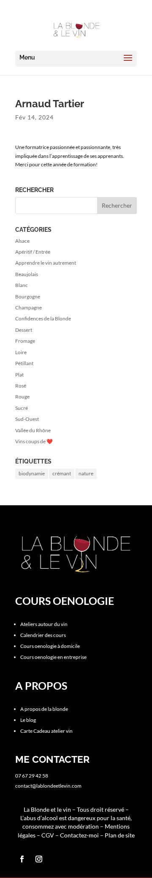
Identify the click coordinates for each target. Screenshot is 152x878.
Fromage (25, 341)
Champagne (28, 307)
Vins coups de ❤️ (34, 441)
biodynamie (32, 473)
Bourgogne (27, 296)
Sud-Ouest (27, 419)
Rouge (22, 396)
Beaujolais (26, 274)
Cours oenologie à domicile (50, 646)
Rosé (20, 385)
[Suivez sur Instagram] (39, 859)
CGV (47, 835)
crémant (61, 473)
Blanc (21, 285)
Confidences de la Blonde (43, 318)
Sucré (21, 408)
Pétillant (24, 363)
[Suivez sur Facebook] (22, 859)
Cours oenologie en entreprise (53, 657)
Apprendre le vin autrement (45, 263)
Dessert (23, 330)
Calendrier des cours (43, 635)
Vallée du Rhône (33, 430)
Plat (19, 374)
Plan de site (120, 835)
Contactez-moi (80, 835)
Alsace (22, 241)
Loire (21, 352)
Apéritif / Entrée (32, 252)
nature (86, 473)
